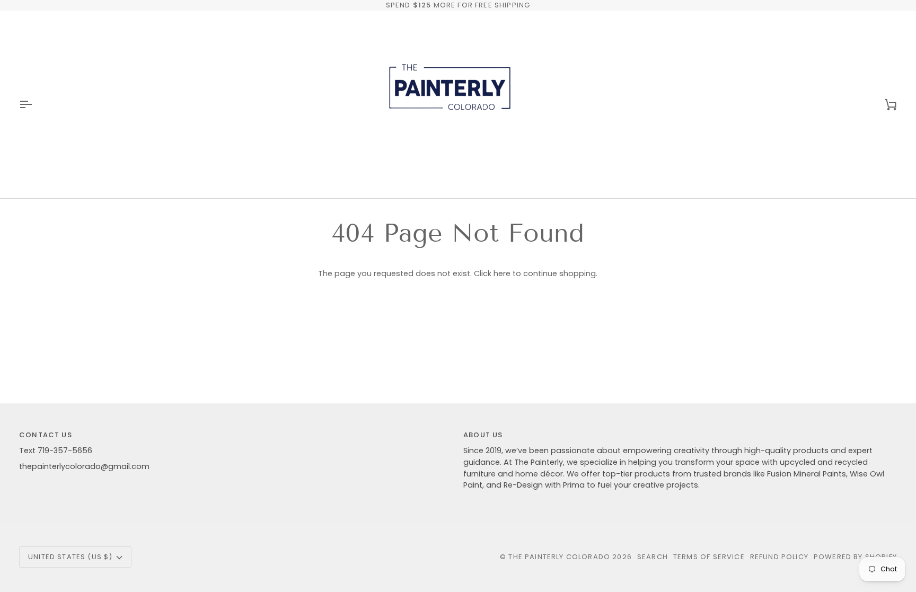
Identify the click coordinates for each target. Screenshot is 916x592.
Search (652, 557)
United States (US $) (70, 557)
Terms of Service (709, 557)
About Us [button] (483, 435)
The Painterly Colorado (559, 557)
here (502, 273)
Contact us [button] (45, 435)
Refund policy (779, 557)
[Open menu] (35, 104)
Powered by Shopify (855, 557)
